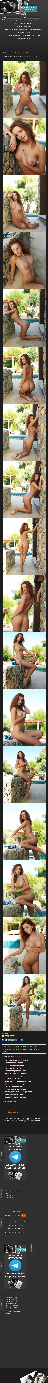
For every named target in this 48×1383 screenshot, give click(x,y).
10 (5, 1225)
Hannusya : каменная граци (16, 1097)
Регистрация (13, 20)
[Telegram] (9, 1040)
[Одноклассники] (6, 1040)
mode (12, 56)
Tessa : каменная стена (14, 1094)
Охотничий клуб (24, 32)
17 (5, 1229)
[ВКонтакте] (3, 1040)
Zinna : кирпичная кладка (15, 1084)
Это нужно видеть (36, 29)
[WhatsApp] (12, 1040)
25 (9, 1233)
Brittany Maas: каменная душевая (18, 1092)
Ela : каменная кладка (13, 1078)
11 (9, 1225)
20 (16, 1229)
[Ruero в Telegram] (15, 1158)
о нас (38, 35)
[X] (18, 1040)
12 (12, 1225)
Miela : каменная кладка (14, 1076)
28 (19, 1233)
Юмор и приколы (26, 23)
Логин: (3, 17)
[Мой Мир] (22, 1040)
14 (19, 1225)
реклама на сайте (24, 38)
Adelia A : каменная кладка (16, 1073)
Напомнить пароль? (28, 20)
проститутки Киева (24, 26)
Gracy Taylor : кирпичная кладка (18, 1081)
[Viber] (15, 1040)
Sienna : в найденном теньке (16, 1060)
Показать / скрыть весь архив (13, 1312)
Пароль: (23, 17)
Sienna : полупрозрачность (16, 1071)
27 (16, 1233)
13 (16, 1225)
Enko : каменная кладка (14, 1065)
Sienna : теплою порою (14, 1063)
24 (5, 1233)
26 (12, 1233)
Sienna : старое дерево (14, 1086)
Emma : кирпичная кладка (15, 1089)
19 (12, 1229)
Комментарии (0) (9, 1101)
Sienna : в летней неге (13, 1068)
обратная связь (28, 35)
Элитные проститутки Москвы (16, 29)
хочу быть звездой (13, 35)
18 (9, 1229)
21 (19, 1229)
